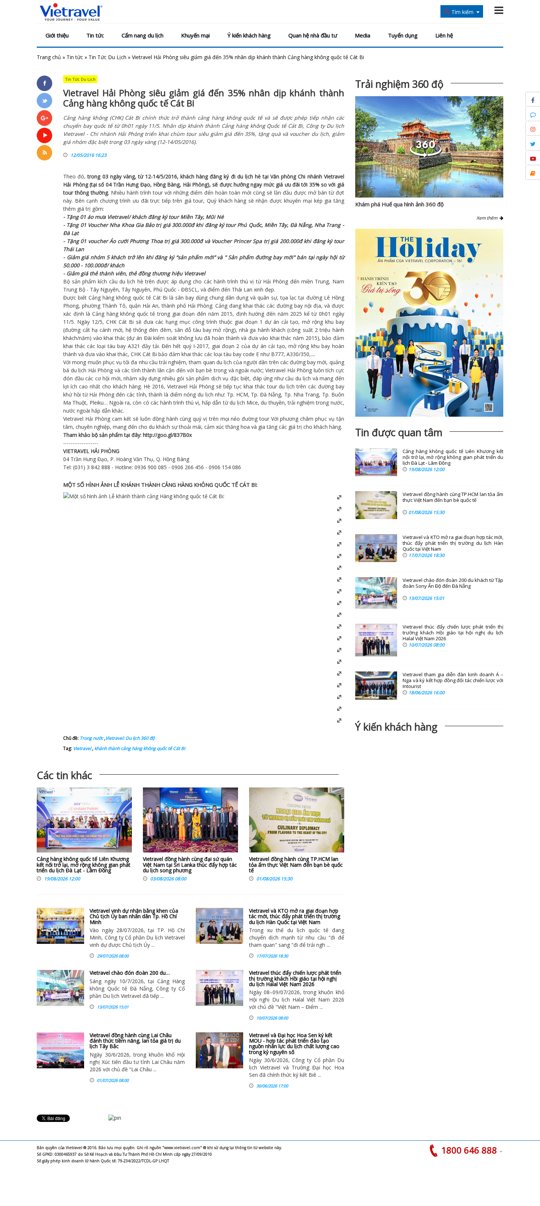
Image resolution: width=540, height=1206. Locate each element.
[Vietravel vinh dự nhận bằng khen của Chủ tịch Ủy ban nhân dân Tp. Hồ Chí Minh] (60, 926)
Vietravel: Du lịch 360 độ (130, 738)
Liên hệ (444, 35)
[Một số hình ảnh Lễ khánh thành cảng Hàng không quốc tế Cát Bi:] (143, 496)
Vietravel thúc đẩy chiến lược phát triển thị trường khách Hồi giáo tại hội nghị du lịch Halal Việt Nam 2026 (295, 978)
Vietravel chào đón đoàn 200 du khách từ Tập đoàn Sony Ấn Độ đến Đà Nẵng (453, 583)
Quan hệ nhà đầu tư (312, 35)
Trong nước (91, 738)
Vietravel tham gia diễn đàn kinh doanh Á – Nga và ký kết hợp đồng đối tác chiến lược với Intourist (453, 680)
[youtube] (44, 135)
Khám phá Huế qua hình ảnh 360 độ (399, 204)
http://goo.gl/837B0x (167, 434)
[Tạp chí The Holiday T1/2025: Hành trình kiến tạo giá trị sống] (429, 323)
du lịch (245, 176)
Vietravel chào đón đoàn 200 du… (130, 972)
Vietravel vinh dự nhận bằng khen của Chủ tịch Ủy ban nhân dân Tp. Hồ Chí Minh (134, 916)
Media (362, 35)
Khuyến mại (195, 35)
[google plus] (44, 118)
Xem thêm (488, 218)
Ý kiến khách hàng (249, 35)
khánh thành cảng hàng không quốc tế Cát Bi (139, 748)
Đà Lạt (71, 232)
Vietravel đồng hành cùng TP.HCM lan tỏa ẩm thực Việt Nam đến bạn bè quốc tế (296, 864)
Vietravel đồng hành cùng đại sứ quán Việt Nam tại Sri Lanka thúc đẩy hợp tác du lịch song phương (190, 864)
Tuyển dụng (403, 35)
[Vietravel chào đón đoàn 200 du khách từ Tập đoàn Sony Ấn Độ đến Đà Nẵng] (60, 988)
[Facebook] (44, 83)
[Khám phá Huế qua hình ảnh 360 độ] (426, 155)
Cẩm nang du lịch (142, 35)
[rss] (44, 152)
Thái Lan (73, 249)
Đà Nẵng (301, 224)
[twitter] (44, 100)
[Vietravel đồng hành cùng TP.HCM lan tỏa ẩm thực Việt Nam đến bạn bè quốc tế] (296, 821)
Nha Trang (327, 224)
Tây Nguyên (104, 289)
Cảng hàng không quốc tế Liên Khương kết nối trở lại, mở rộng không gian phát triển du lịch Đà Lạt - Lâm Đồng (83, 864)
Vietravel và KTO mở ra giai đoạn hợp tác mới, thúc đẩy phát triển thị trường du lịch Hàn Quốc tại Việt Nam (294, 916)
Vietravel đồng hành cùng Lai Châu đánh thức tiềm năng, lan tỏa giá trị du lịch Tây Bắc (135, 1041)
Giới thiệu (57, 35)
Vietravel (334, 176)
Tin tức (95, 35)
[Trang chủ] (71, 12)
